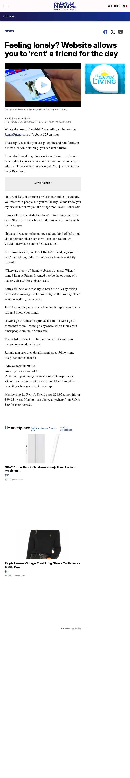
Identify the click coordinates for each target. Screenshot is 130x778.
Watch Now (117, 6)
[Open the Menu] (6, 6)
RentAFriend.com (16, 134)
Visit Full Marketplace (66, 428)
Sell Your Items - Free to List (43, 429)
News (9, 31)
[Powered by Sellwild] (76, 628)
